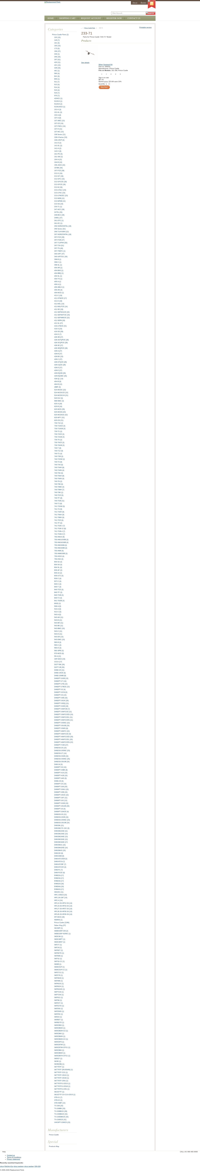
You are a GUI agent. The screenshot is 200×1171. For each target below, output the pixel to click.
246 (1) (57, 54)
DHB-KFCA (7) (59, 861)
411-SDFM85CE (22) (62, 318)
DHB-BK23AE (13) (61, 834)
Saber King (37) (60, 925)
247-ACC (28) (59, 209)
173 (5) (57, 48)
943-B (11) (58, 620)
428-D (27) (58, 367)
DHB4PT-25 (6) (60, 809)
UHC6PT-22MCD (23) (62, 1122)
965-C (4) (57, 645)
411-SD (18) (58, 309)
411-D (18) (58, 301)
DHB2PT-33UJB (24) (61, 725)
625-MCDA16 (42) (61, 415)
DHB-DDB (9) (59, 856)
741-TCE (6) (58, 520)
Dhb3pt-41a (8, 1166)
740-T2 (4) (58, 454)
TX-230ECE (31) (60, 1119)
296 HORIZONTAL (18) (62, 226)
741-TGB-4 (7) (59, 531)
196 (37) (57, 51)
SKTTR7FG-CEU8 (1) (62, 1086)
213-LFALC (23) (60, 190)
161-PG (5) (58, 154)
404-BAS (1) (58, 270)
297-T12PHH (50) (60, 243)
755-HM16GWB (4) (61, 542)
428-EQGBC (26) (60, 376)
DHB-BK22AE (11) (61, 831)
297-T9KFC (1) (59, 251)
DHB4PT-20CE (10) (61, 795)
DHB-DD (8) (58, 853)
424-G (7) (57, 334)
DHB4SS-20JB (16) (61, 817)
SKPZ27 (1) (58, 1003)
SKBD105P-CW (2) (61, 931)
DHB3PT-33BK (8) (61, 770)
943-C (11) (58, 631)
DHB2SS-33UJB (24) (62, 762)
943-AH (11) (58, 617)
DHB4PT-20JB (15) (61, 803)
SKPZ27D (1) (59, 1006)
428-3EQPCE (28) (61, 348)
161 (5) (57, 43)
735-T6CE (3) (59, 442)
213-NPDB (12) (60, 201)
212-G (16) (58, 173)
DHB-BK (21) (59, 825)
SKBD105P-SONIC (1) (62, 934)
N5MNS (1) (58, 920)
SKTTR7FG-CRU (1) (61, 1089)
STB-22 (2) (58, 1100)
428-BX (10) (58, 356)
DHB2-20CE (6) (60, 673)
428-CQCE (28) (60, 365)
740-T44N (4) (59, 470)
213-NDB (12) (59, 198)
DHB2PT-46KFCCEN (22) (63, 742)
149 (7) (57, 40)
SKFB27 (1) (58, 950)
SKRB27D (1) (59, 1022)
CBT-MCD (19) (59, 659)
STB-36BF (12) (59, 1103)
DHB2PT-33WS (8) (61, 728)
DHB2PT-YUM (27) (61, 745)
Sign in (135, 2)
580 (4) (57, 73)
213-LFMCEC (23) (61, 195)
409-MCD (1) (59, 293)
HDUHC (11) (58, 892)
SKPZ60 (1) (58, 1008)
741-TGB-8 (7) (59, 534)
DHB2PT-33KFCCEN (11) (63, 720)
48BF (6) (57, 387)
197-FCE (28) (59, 170)
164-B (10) (58, 162)
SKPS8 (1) (58, 1000)
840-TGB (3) (59, 595)
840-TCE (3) (58, 589)
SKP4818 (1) (59, 978)
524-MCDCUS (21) (61, 395)
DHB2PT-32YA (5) (60, 692)
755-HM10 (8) (59, 537)
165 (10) (57, 46)
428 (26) (57, 68)
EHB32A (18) (59, 884)
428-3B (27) (58, 337)
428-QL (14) (58, 379)
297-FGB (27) (59, 240)
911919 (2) (58, 104)
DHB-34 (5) (58, 764)
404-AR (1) (58, 268)
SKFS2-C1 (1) (59, 961)
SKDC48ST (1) (59, 942)
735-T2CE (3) (59, 434)
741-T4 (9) (58, 509)
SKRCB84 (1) (59, 1050)
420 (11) (57, 62)
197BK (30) (58, 168)
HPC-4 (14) (58, 900)
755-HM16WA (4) (60, 545)
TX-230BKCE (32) (60, 1114)
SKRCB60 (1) (59, 1033)
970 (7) (57, 96)
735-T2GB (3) (59, 437)
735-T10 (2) (58, 423)
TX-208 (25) (58, 1106)
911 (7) (56, 82)
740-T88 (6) (58, 484)
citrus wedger (29, 1166)
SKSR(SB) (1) (59, 1064)
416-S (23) (58, 329)
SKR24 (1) (58, 1017)
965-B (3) (57, 642)
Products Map (54, 1146)
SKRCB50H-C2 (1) (61, 1031)
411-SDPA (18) (59, 320)
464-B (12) (58, 384)
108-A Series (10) (60, 137)
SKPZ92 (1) (58, 1014)
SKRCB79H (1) (59, 1045)
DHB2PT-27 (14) (60, 681)
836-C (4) (57, 578)
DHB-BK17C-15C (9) (61, 828)
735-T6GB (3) (59, 445)
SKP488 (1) (58, 981)
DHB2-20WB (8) (60, 675)
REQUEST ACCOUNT (91, 18)
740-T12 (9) (58, 451)
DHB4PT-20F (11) (60, 798)
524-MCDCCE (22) (61, 392)
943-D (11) (58, 634)
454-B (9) (57, 381)
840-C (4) (57, 584)
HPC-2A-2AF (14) (60, 897)
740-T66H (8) (59, 476)
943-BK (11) (58, 626)
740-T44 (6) (58, 465)
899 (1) (57, 79)
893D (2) (57, 603)
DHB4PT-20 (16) (60, 784)
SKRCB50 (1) (59, 1025)
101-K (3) (57, 109)
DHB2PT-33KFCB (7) (62, 709)
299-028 (37, 1166)
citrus (2, 1166)
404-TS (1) (58, 279)
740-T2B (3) (58, 456)
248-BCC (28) (59, 215)
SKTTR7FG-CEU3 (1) (62, 1083)
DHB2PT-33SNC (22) (62, 723)
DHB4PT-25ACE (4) (61, 811)
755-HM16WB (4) (60, 548)
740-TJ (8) (58, 503)
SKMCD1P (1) (59, 967)
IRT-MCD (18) (59, 917)
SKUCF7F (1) (59, 1092)
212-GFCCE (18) (60, 182)
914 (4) (57, 87)
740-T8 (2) (58, 481)
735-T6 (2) (58, 440)
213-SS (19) (58, 204)
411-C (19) (58, 295)
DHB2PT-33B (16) (60, 698)
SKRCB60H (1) (59, 1036)
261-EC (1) (58, 223)
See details (85, 62)
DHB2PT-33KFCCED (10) (63, 714)
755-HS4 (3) (58, 559)
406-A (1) (57, 284)
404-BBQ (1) (59, 273)
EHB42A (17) (59, 889)
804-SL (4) (58, 567)
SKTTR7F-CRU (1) (61, 1081)
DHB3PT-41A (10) (60, 773)
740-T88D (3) (59, 487)
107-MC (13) (59, 132)
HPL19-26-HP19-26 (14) (63, 906)
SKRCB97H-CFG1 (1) (62, 1056)
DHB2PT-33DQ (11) (61, 703)
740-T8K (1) (58, 492)
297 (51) (57, 59)
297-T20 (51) (59, 245)
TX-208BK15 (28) (60, 1111)
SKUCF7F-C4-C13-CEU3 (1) (64, 1095)
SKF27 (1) (58, 945)
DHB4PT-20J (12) (60, 800)
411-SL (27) (58, 323)
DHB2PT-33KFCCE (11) (63, 712)
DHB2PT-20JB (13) (61, 678)
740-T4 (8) (58, 462)
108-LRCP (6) (59, 140)
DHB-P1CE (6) (59, 873)
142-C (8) (57, 151)
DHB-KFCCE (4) (60, 867)
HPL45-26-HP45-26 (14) (63, 914)
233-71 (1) (58, 207)
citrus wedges (19, 1166)
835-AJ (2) (58, 573)
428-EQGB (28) (60, 373)
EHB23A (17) (59, 878)
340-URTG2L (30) (60, 256)
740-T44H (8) (59, 467)
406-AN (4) (58, 290)
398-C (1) (57, 262)
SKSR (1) (57, 1061)
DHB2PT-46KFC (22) (62, 731)
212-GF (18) (58, 176)
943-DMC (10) (59, 639)
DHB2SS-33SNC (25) (62, 759)
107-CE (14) (58, 123)
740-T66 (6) (58, 473)
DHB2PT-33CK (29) (61, 700)
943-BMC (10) (59, 628)
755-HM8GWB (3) (60, 553)
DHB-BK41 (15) (60, 845)
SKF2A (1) (58, 947)
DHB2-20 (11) (59, 670)
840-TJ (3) (58, 598)
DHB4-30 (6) (59, 781)
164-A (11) (58, 159)
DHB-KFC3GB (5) (60, 859)
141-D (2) (57, 143)
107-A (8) (57, 118)
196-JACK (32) (59, 165)
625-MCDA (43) (60, 412)
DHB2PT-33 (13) (60, 695)
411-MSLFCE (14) (61, 306)
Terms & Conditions (14, 1157)
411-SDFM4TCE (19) (62, 315)
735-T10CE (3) (59, 426)
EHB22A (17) (59, 875)
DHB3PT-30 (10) (60, 767)
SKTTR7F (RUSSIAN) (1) (63, 1070)
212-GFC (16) (59, 179)
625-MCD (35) (59, 409)
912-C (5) (57, 612)
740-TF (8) (58, 498)
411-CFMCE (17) (60, 298)
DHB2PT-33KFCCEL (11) (63, 717)
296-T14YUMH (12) (61, 232)
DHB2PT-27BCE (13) (62, 687)
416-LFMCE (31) (60, 326)
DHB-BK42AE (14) (61, 848)
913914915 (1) (59, 107)
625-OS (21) (58, 420)
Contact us (11, 1155)
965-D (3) (57, 648)
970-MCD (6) (59, 653)
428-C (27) (58, 359)
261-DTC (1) (59, 220)
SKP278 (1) (58, 975)
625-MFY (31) (59, 417)
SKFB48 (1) (58, 956)
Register (143, 2)
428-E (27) (58, 370)
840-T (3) (57, 587)
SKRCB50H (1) (59, 1028)
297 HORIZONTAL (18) (62, 234)
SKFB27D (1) (59, 953)
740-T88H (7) (59, 490)
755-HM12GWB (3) (61, 540)
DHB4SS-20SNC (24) (62, 820)
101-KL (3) (58, 112)
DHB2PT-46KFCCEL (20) (63, 739)
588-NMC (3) (59, 401)
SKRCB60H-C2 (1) (61, 1039)
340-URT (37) (59, 254)
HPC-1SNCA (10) (60, 895)
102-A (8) (57, 115)
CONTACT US (133, 18)
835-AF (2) (58, 570)
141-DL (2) (58, 145)
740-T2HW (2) (59, 459)
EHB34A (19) (59, 886)
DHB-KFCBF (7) (60, 864)
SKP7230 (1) (59, 995)
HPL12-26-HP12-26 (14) (63, 903)
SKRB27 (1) (58, 1020)
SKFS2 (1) (58, 959)
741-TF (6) (58, 523)
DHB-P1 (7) (58, 870)
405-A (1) (57, 281)
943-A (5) (57, 614)
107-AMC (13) (59, 121)
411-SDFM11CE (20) (62, 312)
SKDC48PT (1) (59, 939)
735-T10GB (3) (59, 429)
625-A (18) (58, 404)
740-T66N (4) (59, 478)
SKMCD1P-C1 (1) (60, 970)
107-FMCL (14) (60, 126)
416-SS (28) (58, 331)
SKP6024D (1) (59, 989)
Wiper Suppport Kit (105, 64)
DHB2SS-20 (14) (60, 748)
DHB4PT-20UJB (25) (61, 806)
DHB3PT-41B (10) (60, 775)
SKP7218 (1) (59, 992)
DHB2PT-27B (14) (60, 684)
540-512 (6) (58, 398)
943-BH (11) (58, 623)
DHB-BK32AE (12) (61, 839)
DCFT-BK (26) (59, 664)
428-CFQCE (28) (60, 362)
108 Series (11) (60, 134)
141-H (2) (57, 148)
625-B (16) (58, 406)
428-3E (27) (58, 345)
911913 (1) (58, 101)
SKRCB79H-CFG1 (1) (62, 1047)
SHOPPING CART (67, 18)
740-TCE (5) (58, 495)
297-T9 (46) (58, 248)
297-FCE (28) (59, 237)
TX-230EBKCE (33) (61, 1117)
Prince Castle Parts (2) (60, 34)
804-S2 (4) (58, 562)
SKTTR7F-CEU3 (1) (61, 1075)
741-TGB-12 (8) (60, 528)
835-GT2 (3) (58, 576)
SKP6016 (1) (59, 984)
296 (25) (57, 57)
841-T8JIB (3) (59, 601)
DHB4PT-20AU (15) (61, 789)
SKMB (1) (57, 964)
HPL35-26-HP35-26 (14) (63, 911)
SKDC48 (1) (58, 936)
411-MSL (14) (59, 304)
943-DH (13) (58, 637)
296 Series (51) (60, 229)
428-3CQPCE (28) (61, 343)
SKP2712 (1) (59, 972)
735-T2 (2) (58, 431)
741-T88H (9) (59, 517)
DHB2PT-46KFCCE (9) (62, 734)
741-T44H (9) (59, 512)
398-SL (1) (58, 265)
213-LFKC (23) (59, 193)
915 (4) (57, 90)
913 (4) (57, 84)
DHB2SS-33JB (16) (61, 756)
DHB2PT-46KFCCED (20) (63, 737)
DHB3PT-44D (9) (60, 778)
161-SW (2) (58, 157)
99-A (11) (57, 656)
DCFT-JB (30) (59, 667)
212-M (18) (58, 187)
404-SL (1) (58, 276)
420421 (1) (58, 98)
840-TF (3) (58, 592)
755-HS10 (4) (59, 556)
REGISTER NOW (114, 18)
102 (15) (57, 37)
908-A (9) (57, 606)
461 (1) (57, 71)
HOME (51, 18)
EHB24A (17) (59, 881)
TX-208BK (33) (59, 1108)
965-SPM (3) (59, 651)
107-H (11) (58, 129)
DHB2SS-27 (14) (60, 753)
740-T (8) (57, 448)
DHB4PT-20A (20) (60, 786)
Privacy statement (13, 1159)
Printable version (145, 27)
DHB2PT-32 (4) (60, 689)
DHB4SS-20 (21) (60, 814)
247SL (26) (58, 212)
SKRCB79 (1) (59, 1042)
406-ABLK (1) (59, 287)
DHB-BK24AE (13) (61, 836)
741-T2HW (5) (59, 506)
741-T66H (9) (59, 515)
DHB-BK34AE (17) (61, 842)
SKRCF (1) (58, 1058)
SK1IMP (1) (58, 928)
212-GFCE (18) (60, 184)
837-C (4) (57, 581)
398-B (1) (57, 259)
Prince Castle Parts (89, 28)
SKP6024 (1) (59, 986)
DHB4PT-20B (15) (60, 792)
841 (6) (57, 76)
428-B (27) (58, 354)
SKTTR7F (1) (59, 1067)
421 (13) (57, 65)
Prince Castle (54, 1135)
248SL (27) (58, 218)
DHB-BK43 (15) (60, 850)
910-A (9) (57, 609)
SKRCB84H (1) (59, 1053)
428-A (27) (58, 351)
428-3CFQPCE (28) (61, 340)
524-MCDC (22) (60, 390)
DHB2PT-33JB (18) (61, 706)
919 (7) (57, 93)
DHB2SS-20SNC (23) (62, 750)
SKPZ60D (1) (59, 1011)
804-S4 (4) (58, 564)
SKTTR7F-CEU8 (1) (61, 1078)
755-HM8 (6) (59, 551)
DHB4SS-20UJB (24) (62, 823)
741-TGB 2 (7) (59, 526)
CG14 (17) (58, 662)
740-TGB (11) (59, 501)
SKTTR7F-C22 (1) (61, 1072)
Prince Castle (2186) (61, 922)
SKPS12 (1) (58, 997)
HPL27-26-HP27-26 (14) (63, 909)
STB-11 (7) (58, 1097)
